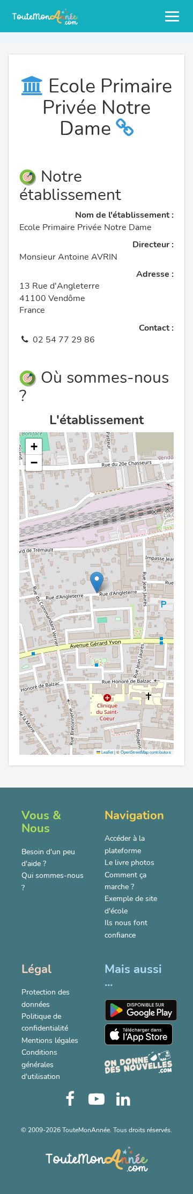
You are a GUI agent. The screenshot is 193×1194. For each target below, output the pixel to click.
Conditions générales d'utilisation (40, 1064)
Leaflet (106, 752)
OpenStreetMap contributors (146, 752)
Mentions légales (49, 1040)
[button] (96, 582)
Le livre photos (129, 862)
